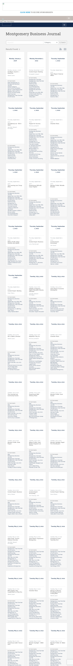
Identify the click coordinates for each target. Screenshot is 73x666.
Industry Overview (33, 310)
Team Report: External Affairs (56, 74)
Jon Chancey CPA (33, 514)
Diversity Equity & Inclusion (15, 365)
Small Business (12, 158)
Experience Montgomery (56, 369)
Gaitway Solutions (12, 368)
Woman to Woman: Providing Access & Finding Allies (55, 592)
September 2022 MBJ (56, 88)
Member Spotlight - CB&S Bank (36, 643)
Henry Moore (18, 514)
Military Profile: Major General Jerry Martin (13, 242)
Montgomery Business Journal (13, 84)
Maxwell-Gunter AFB (34, 467)
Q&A (38, 213)
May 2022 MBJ (14, 557)
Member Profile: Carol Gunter (56, 395)
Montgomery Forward (35, 362)
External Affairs (54, 96)
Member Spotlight (55, 466)
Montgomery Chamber (35, 79)
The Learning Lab (12, 206)
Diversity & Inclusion (34, 142)
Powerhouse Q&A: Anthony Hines (34, 395)
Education (31, 311)
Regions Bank (11, 514)
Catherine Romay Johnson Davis (57, 156)
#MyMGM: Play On (34, 336)
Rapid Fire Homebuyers (56, 467)
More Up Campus (55, 215)
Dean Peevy (11, 310)
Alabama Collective (13, 207)
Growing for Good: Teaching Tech (55, 539)
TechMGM (10, 209)
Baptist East (19, 89)
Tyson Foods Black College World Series (57, 367)
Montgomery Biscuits (56, 365)
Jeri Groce (59, 262)
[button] (61, 49)
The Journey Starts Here (35, 616)
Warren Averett (12, 89)
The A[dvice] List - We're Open (14, 124)
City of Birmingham (13, 215)
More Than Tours (54, 213)
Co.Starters (17, 417)
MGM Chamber (12, 94)
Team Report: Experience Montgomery (36, 539)
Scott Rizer (53, 151)
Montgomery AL (15, 82)
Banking (39, 94)
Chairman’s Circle (55, 354)
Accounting (53, 262)
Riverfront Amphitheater (35, 361)
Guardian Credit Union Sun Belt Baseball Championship (57, 363)
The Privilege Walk (12, 366)
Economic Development (56, 310)
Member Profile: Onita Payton (14, 443)
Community (11, 417)
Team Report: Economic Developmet (57, 289)
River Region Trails (38, 354)
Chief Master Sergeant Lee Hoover (36, 463)
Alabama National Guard (14, 262)
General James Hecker (56, 153)
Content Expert (33, 94)
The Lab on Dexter (33, 144)
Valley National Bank (13, 311)
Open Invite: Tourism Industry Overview (13, 539)
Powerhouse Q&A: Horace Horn (15, 643)
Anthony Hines (33, 415)
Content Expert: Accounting (54, 242)
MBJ (42, 92)
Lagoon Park (32, 364)
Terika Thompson (33, 157)
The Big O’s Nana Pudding (14, 467)
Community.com (33, 155)
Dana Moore (60, 514)
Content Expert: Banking (36, 71)
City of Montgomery (34, 86)
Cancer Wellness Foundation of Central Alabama (56, 416)
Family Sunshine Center (14, 92)
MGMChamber (33, 83)
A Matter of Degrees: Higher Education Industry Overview (36, 290)
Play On (31, 354)
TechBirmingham (12, 210)
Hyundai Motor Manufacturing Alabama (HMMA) (56, 357)
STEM (58, 566)
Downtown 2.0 (33, 615)
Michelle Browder (55, 212)
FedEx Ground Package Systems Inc (56, 149)
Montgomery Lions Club (35, 357)
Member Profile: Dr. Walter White (57, 643)
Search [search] (63, 42)
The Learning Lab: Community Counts (13, 395)
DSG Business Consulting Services (35, 152)
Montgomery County (34, 88)
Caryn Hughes (32, 213)
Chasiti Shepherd (33, 147)
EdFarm (19, 210)
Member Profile (54, 412)
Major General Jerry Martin (15, 261)
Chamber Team (54, 311)
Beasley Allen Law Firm (14, 91)
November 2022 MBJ (34, 92)
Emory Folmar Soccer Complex (35, 366)
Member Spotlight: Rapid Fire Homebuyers (57, 443)
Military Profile (32, 461)
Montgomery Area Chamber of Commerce (15, 96)
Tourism (10, 564)
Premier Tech (53, 154)
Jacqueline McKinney (34, 154)
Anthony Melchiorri (55, 360)
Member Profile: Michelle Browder (57, 186)
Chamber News (54, 123)
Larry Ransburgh (33, 264)
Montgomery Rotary (34, 355)
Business (40, 262)
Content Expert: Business (36, 241)
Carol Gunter (53, 413)
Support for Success (34, 123)
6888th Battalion (54, 158)
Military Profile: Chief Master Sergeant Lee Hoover (35, 444)
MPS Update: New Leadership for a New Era (15, 591)
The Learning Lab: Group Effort (15, 186)
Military (10, 264)
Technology (53, 566)
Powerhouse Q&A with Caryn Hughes (35, 186)
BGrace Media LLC (34, 148)
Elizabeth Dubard (33, 95)
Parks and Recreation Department (34, 369)
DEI (9, 363)
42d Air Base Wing (34, 466)
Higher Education (39, 311)
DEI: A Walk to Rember (14, 336)
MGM (9, 82)
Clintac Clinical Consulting (36, 158)
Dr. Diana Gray (33, 150)
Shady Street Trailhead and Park (36, 359)
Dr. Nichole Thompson (35, 145)
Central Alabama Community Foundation (14, 87)
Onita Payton (11, 466)
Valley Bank (32, 96)
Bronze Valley (11, 212)
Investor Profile (33, 413)
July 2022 (40, 308)
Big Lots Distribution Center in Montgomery (36, 417)
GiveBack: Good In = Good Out (13, 72)
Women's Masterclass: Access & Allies (56, 617)
